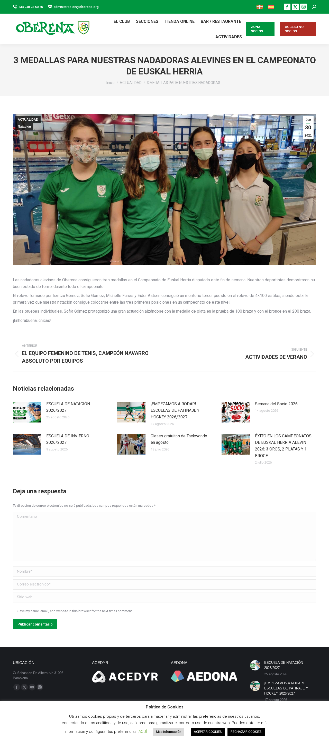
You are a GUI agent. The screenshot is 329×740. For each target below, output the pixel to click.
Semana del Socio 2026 (276, 403)
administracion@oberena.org (76, 7)
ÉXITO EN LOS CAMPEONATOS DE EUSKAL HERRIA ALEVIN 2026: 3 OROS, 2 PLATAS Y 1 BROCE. (283, 446)
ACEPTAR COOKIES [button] (208, 732)
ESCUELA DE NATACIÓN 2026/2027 (68, 407)
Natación (24, 126)
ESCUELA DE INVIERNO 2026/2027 (67, 439)
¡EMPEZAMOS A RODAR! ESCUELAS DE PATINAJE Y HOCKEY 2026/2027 (175, 410)
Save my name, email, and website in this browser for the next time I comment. (75, 611)
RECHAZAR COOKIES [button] (246, 732)
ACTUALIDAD (28, 119)
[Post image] (27, 412)
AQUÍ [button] (143, 731)
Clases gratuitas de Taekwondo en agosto (179, 439)
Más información (168, 732)
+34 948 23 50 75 (30, 7)
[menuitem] (259, 6)
